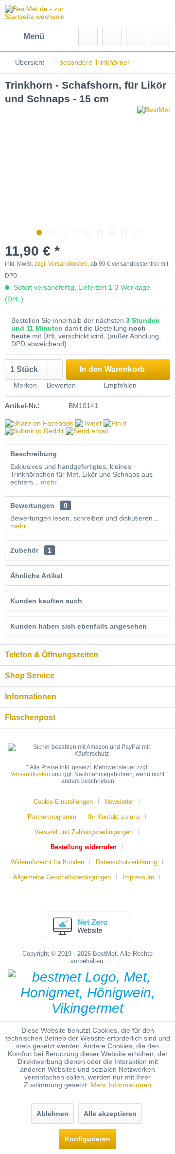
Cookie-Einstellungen (63, 801)
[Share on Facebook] (39, 423)
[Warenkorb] (159, 36)
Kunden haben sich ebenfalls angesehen (78, 626)
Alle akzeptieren (110, 1113)
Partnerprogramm (52, 816)
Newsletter (119, 801)
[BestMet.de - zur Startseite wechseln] (46, 13)
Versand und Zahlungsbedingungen (84, 832)
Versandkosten (30, 774)
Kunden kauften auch (46, 601)
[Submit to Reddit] (34, 431)
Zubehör (31, 550)
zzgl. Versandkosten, (62, 264)
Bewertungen (32, 505)
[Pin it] (115, 423)
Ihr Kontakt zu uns (114, 816)
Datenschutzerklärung (126, 862)
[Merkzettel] (112, 36)
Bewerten (60, 385)
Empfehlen (119, 385)
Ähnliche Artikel (36, 575)
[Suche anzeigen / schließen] (88, 36)
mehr (48, 482)
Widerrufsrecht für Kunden (47, 862)
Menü (33, 36)
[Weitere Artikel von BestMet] (153, 114)
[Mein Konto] (135, 36)
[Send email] (87, 431)
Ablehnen (52, 1113)
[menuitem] (24, 36)
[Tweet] (88, 423)
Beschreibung (33, 454)
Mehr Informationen (120, 1085)
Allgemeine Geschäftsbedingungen (62, 877)
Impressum (138, 877)
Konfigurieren (87, 1139)
